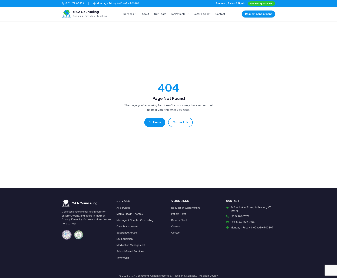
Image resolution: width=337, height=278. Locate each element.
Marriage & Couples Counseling (135, 220)
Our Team (160, 13)
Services (128, 13)
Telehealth (123, 257)
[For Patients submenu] (188, 14)
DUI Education (125, 238)
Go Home (154, 122)
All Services (123, 207)
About (145, 13)
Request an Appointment (185, 207)
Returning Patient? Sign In (230, 3)
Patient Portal (179, 213)
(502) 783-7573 (74, 3)
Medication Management (131, 245)
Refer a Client (202, 13)
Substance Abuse (127, 232)
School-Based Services (130, 251)
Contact (220, 13)
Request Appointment (261, 3)
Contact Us (180, 122)
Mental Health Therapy (130, 213)
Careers (176, 226)
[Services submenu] (137, 14)
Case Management (127, 226)
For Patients (178, 13)
